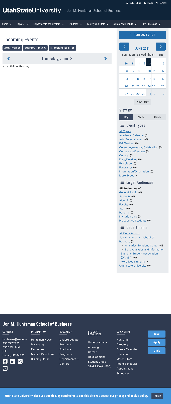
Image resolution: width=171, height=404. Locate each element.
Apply (156, 342)
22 (138, 86)
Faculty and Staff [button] (96, 24)
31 (132, 63)
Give (157, 334)
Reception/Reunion (34, 48)
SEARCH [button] (163, 3)
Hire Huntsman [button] (149, 24)
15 (138, 78)
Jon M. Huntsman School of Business (94, 10)
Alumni (123, 200)
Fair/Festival (126, 143)
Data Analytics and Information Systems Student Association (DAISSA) (142, 253)
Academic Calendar (131, 135)
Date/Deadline (128, 159)
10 (149, 71)
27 (126, 93)
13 (126, 78)
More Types (126, 175)
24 (149, 86)
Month (157, 117)
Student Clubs (97, 361)
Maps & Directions (42, 354)
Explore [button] (21, 24)
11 (154, 71)
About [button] (5, 24)
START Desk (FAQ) (99, 366)
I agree (157, 395)
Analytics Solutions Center (141, 245)
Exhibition (125, 163)
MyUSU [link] (150, 3)
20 (126, 86)
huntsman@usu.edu (15, 339)
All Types (125, 131)
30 (126, 63)
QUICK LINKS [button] (135, 3)
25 (153, 86)
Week (141, 117)
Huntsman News (41, 339)
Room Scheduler (127, 363)
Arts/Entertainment (131, 139)
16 (143, 78)
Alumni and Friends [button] (123, 24)
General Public (128, 192)
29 (138, 93)
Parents (124, 212)
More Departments (133, 261)
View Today (142, 101)
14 (132, 78)
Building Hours (40, 359)
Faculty (123, 204)
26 (162, 86)
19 (163, 78)
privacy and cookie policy (131, 396)
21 (132, 86)
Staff (122, 208)
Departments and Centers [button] (46, 24)
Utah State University (132, 265)
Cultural (124, 155)
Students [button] (73, 24)
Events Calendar (127, 349)
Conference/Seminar (132, 151)
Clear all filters (11, 48)
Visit (157, 351)
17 (149, 78)
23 (143, 86)
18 (153, 78)
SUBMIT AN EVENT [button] (142, 35)
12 (163, 71)
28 (132, 93)
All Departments (129, 233)
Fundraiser (125, 167)
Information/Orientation (134, 171)
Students (124, 196)
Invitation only (128, 216)
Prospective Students (132, 220)
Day (126, 117)
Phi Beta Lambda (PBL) (61, 48)
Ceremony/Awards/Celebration (138, 147)
